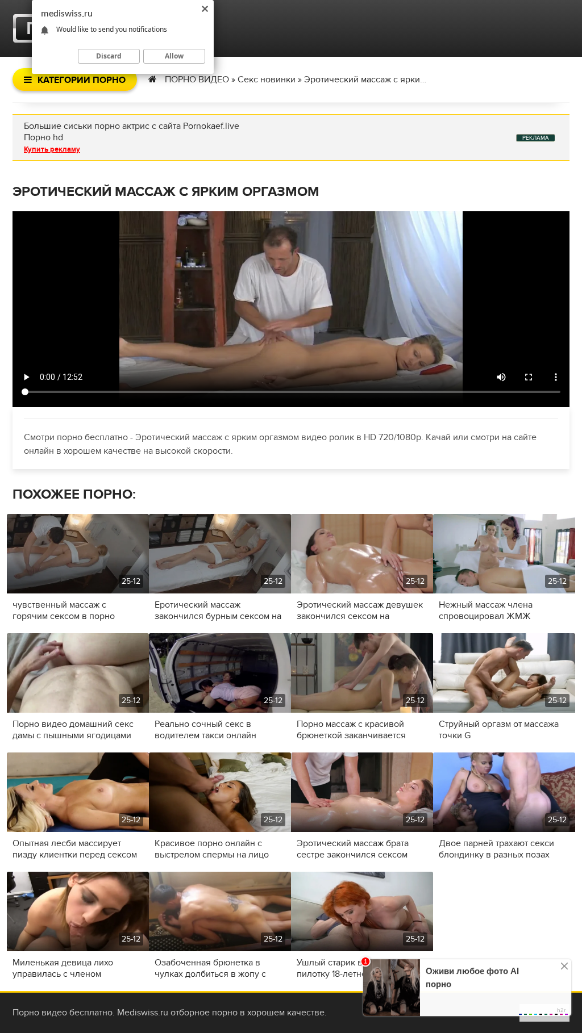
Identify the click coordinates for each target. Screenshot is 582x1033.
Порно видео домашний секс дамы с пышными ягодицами (73, 729)
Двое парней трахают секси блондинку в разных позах (496, 849)
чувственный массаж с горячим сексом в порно (64, 610)
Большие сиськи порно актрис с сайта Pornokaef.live (131, 126)
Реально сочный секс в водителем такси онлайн (205, 729)
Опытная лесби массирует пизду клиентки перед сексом (75, 849)
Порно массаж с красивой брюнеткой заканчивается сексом (351, 729)
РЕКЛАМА (535, 138)
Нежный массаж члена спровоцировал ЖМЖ (486, 610)
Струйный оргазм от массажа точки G (499, 729)
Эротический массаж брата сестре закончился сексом (353, 849)
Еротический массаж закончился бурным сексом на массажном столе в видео (218, 610)
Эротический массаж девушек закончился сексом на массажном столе (360, 610)
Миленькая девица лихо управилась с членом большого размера (63, 968)
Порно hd (43, 137)
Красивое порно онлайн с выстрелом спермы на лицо (212, 849)
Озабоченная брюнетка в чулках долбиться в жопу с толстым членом (210, 968)
